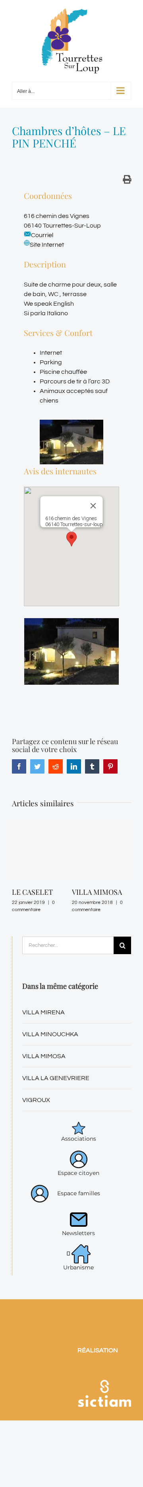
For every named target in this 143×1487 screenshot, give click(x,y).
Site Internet (47, 245)
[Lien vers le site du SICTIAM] (104, 1371)
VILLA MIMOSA (97, 892)
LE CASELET (32, 892)
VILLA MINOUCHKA (50, 1034)
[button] (71, 539)
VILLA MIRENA (43, 1012)
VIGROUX (36, 1100)
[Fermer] (93, 505)
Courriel (42, 235)
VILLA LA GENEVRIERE (55, 1078)
